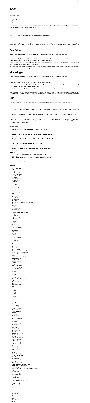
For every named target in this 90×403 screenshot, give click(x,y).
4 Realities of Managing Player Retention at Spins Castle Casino (29, 129)
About (13, 396)
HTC (13, 246)
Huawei (13, 247)
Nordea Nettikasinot (16, 284)
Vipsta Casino (15, 367)
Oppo (13, 299)
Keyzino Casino (15, 259)
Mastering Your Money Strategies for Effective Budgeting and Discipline (32, 134)
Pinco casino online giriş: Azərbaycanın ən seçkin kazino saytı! (29, 154)
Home (13, 395)
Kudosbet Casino (15, 261)
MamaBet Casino (15, 272)
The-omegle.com (15, 353)
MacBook (14, 271)
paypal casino (15, 306)
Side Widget (14, 20)
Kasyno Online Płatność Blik (18, 256)
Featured (14, 219)
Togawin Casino (15, 358)
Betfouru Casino (15, 191)
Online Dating (15, 297)
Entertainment (15, 218)
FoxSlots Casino (15, 227)
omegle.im (14, 290)
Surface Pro (14, 348)
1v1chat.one (14, 171)
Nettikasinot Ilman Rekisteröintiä (19, 278)
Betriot (13, 193)
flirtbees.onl (14, 224)
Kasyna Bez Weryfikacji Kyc (18, 253)
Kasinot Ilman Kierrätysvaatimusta (19, 252)
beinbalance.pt (15, 190)
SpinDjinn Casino (16, 339)
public (13, 314)
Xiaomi (13, 376)
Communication (15, 208)
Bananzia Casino (15, 189)
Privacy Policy (15, 399)
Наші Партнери (15, 384)
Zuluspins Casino (16, 383)
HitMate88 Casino (16, 244)
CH (12, 203)
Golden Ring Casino (16, 236)
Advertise (14, 398)
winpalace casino (16, 371)
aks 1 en (14, 183)
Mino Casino (14, 275)
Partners (14, 302)
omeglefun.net (15, 295)
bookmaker (14, 197)
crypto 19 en (14, 209)
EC (12, 214)
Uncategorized (15, 362)
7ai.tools (14, 177)
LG (12, 264)
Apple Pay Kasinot (16, 187)
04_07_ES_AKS (15, 168)
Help (13, 243)
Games (13, 234)
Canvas (25, 11)
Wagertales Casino (16, 370)
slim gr (13, 331)
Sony (13, 336)
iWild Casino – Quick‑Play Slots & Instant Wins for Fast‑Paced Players (31, 157)
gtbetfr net (14, 240)
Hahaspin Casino (16, 242)
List (12, 17)
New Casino (14, 281)
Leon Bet (14, 262)
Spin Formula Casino (16, 337)
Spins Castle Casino (16, 343)
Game (13, 233)
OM (12, 287)
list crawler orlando (16, 265)
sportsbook (14, 345)
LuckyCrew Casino (16, 270)
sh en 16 (14, 327)
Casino (13, 200)
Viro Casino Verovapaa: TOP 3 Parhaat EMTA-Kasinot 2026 (25, 368)
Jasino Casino (15, 249)
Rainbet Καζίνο (15, 315)
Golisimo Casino (15, 237)
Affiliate (13, 181)
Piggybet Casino (15, 311)
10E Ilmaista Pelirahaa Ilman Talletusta (20, 169)
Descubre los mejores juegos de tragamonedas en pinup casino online (31, 148)
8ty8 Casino (14, 178)
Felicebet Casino (15, 221)
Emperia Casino (15, 217)
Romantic (14, 321)
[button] (77, 2)
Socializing (14, 334)
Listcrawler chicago (16, 267)
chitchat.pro (14, 205)
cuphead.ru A (15, 211)
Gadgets (14, 230)
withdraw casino (15, 373)
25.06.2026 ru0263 (16, 174)
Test (13, 352)
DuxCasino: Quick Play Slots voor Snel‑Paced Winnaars (27, 161)
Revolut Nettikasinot (16, 318)
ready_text (14, 317)
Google (13, 239)
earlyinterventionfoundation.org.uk (19, 212)
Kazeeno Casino (15, 258)
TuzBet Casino (15, 361)
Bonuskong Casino (16, 196)
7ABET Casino (15, 175)
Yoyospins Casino (16, 378)
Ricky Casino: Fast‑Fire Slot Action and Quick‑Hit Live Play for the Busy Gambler (34, 138)
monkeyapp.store (15, 277)
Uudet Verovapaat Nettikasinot (18, 365)
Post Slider (14, 19)
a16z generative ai (16, 180)
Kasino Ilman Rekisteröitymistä (18, 250)
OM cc (13, 289)
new (13, 280)
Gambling (14, 231)
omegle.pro (14, 292)
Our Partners (14, 300)
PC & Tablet (14, 309)
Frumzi (13, 228)
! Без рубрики (15, 166)
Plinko (13, 312)
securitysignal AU (16, 325)
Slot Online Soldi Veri (16, 333)
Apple (13, 186)
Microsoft (14, 274)
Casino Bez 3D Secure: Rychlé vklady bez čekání (22, 202)
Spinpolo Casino (15, 342)
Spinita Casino (15, 340)
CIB (13, 206)
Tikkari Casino (15, 356)
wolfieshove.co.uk (16, 374)
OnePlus (14, 296)
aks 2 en (14, 184)
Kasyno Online (15, 255)
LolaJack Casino (15, 268)
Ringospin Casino (16, 320)
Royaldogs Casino (16, 323)
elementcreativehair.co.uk (17, 215)
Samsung (14, 324)
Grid (13, 22)
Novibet (13, 286)
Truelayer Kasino (15, 359)
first (12, 222)
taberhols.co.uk (15, 350)
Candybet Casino (16, 199)
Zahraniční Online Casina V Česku (19, 380)
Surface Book (15, 346)
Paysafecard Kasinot (16, 308)
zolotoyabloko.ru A (16, 381)
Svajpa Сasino (15, 349)
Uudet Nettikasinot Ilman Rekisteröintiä (20, 364)
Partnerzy (14, 303)
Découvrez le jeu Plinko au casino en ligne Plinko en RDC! (28, 143)
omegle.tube (14, 293)
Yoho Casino (15, 377)
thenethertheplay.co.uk (17, 355)
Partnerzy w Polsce (16, 305)
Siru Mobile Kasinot (16, 330)
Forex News (14, 225)
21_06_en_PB (15, 172)
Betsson (13, 194)
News (13, 283)
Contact (13, 401)
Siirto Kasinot (15, 328)
